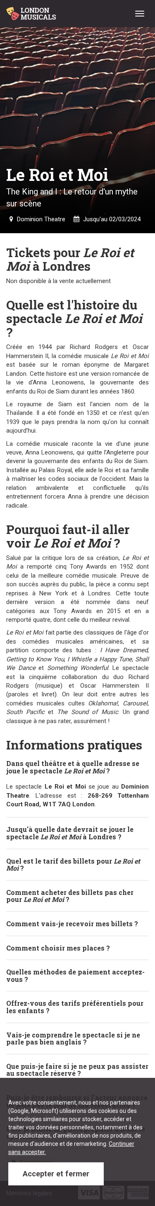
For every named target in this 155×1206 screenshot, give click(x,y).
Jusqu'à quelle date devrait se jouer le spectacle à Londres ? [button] (70, 833)
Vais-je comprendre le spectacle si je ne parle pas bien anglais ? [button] (73, 1038)
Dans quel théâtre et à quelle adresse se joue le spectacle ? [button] (72, 767)
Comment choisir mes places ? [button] (58, 948)
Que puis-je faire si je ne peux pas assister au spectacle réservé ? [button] (77, 1070)
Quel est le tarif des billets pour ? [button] (73, 865)
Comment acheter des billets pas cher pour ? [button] (70, 896)
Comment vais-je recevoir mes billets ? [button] (72, 923)
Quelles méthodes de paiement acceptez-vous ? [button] (75, 975)
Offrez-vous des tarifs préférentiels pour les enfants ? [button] (74, 1007)
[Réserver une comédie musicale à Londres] (32, 10)
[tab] (77, 767)
